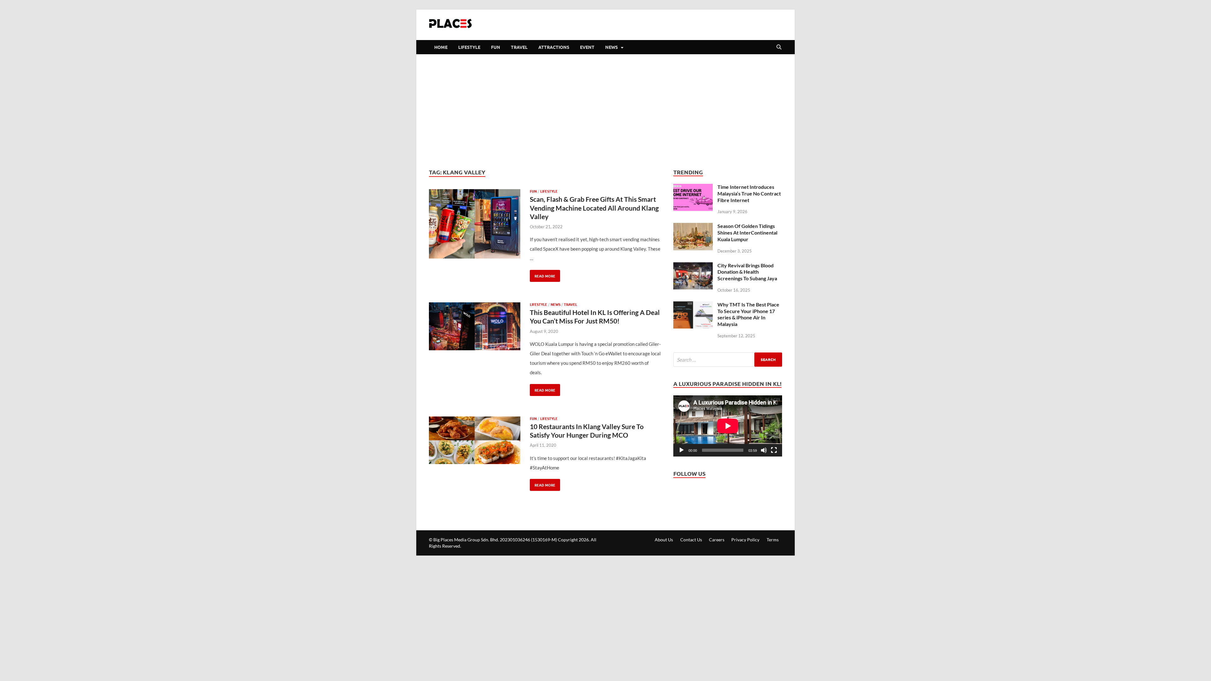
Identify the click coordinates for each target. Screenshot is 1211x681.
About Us (664, 539)
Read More (542, 274)
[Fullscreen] (774, 450)
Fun (495, 47)
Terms (773, 539)
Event (587, 47)
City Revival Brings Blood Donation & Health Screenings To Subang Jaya (747, 272)
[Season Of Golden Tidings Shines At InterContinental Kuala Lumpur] (693, 227)
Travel (519, 47)
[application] (727, 426)
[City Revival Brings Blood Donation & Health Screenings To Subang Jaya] (693, 267)
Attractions (553, 47)
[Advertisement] (605, 111)
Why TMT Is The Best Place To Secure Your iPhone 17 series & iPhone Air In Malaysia (748, 314)
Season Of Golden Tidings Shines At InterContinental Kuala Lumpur (747, 232)
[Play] (681, 450)
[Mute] (764, 450)
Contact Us (691, 539)
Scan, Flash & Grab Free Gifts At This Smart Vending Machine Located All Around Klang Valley (594, 207)
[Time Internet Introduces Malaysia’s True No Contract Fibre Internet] (693, 188)
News (611, 47)
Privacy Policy (745, 539)
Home (441, 47)
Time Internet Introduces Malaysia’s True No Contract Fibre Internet (749, 193)
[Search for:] (727, 359)
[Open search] (779, 47)
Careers (716, 539)
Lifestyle (469, 47)
